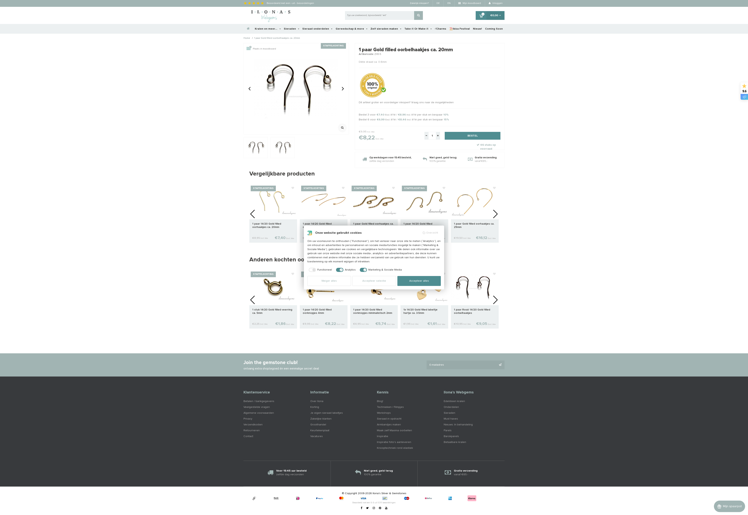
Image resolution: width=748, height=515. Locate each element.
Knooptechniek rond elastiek (395, 448)
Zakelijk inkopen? (419, 3)
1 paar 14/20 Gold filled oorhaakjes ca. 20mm (266, 225)
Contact (248, 436)
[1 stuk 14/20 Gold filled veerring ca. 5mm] (273, 287)
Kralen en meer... (266, 28)
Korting (314, 407)
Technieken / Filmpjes (390, 407)
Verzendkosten (253, 424)
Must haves (451, 418)
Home (246, 38)
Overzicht (432, 232)
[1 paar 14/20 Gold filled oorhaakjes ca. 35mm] (324, 201)
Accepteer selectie (374, 281)
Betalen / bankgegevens (258, 401)
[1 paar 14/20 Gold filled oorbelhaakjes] (424, 201)
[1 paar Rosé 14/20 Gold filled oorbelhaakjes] (475, 287)
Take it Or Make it (416, 28)
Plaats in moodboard (264, 49)
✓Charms (440, 28)
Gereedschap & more (350, 28)
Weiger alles (329, 281)
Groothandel (318, 424)
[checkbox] (319, 270)
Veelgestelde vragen (256, 407)
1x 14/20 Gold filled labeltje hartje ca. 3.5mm (420, 311)
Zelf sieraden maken (384, 28)
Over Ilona (316, 401)
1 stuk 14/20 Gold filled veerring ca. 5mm (272, 311)
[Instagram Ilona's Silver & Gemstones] (374, 508)
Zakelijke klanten (321, 418)
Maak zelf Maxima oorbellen (394, 430)
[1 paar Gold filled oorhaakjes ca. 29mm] (475, 201)
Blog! (380, 401)
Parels (448, 430)
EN (449, 3)
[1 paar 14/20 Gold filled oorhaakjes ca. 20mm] (273, 201)
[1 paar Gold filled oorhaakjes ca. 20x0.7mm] (374, 201)
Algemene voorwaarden (258, 413)
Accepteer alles (419, 281)
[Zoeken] (418, 15)
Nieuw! (477, 28)
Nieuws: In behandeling (458, 424)
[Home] (248, 29)
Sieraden (290, 28)
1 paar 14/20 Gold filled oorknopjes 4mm (317, 311)
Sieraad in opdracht (389, 418)
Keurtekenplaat (319, 430)
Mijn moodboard (471, 3)
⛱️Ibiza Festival (459, 28)
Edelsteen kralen (454, 401)
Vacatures (316, 436)
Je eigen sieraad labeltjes (326, 413)
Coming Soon (494, 28)
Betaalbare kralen (455, 442)
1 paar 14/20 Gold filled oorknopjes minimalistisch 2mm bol (372, 311)
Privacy (247, 418)
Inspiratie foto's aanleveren (394, 442)
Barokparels (451, 436)
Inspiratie (382, 436)
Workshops (384, 413)
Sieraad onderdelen (316, 28)
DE (438, 3)
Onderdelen (451, 407)
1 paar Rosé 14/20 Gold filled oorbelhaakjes (472, 311)
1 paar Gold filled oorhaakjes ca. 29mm (474, 225)
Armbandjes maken (389, 424)
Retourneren (251, 430)
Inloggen (497, 3)
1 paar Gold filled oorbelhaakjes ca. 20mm (277, 38)
